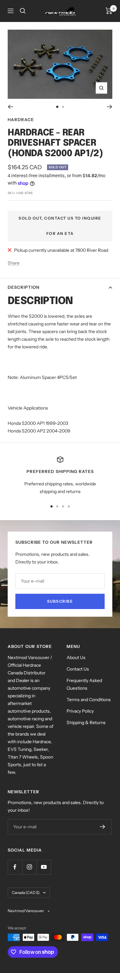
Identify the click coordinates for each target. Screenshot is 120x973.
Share (14, 263)
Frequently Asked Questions (84, 684)
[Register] (102, 826)
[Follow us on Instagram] (29, 867)
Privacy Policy (80, 711)
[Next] (109, 107)
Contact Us (78, 669)
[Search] (23, 11)
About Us (76, 657)
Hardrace (21, 119)
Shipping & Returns (86, 722)
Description (23, 287)
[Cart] (109, 11)
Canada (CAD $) (26, 892)
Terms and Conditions (89, 699)
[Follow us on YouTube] (43, 867)
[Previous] (10, 107)
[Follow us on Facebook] (15, 867)
